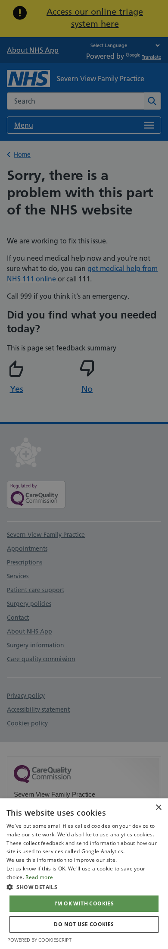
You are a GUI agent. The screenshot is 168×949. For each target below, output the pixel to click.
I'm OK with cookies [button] (84, 903)
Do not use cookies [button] (84, 924)
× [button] (158, 807)
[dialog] (84, 873)
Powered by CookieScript (39, 939)
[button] (84, 887)
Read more (39, 877)
